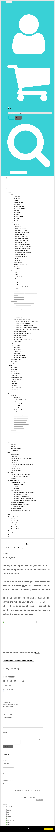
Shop (9, 192)
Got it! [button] (48, 829)
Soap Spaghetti (17, 218)
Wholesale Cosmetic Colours (20, 331)
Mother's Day (17, 353)
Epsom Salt (19, 317)
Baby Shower (17, 347)
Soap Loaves (17, 200)
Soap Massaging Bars (18, 216)
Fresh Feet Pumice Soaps (19, 208)
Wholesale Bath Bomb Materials (21, 311)
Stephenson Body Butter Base (23, 323)
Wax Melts (16, 295)
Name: (4, 719)
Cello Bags (18, 341)
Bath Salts (16, 258)
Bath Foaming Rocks (18, 260)
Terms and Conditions (8, 780)
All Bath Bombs (19, 226)
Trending (13, 363)
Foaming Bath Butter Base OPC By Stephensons (27, 321)
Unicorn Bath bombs (20, 254)
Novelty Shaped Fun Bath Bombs (23, 246)
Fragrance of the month (16, 359)
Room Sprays (17, 290)
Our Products (6, 763)
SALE (12, 343)
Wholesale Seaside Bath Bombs (18, 661)
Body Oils (16, 274)
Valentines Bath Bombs (21, 256)
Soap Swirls (16, 220)
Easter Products (17, 349)
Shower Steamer (17, 212)
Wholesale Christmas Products (20, 355)
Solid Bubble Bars (18, 268)
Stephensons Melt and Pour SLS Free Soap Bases (27, 329)
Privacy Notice (6, 783)
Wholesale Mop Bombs (19, 297)
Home (12, 280)
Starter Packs (17, 307)
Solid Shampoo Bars (18, 202)
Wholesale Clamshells (18, 337)
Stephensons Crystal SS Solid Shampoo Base (26, 327)
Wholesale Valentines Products (20, 357)
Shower (12, 194)
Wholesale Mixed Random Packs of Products (24, 303)
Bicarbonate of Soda (20, 313)
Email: (4, 726)
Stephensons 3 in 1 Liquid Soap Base (24, 325)
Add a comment (6, 754)
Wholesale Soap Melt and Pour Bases (22, 319)
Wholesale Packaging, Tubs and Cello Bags (23, 339)
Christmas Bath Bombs (21, 230)
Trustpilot (5, 804)
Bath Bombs (16, 224)
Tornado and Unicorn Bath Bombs (23, 252)
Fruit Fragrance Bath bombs (22, 240)
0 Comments (5, 553)
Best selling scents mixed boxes (23, 305)
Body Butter (16, 272)
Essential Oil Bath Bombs (22, 236)
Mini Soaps (16, 210)
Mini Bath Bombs (17, 266)
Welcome (10, 190)
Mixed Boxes (14, 301)
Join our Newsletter (7, 777)
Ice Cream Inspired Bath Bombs (23, 244)
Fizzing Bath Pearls (18, 262)
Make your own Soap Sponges (20, 335)
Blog (4, 773)
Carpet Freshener (17, 282)
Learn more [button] (5, 829)
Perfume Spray (17, 278)
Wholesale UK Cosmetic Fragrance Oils (22, 333)
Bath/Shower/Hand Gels (19, 206)
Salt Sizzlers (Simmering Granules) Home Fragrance (25, 292)
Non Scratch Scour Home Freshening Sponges (24, 286)
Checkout (18, 117)
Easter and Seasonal (15, 345)
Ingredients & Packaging (16, 309)
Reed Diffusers (17, 288)
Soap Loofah (16, 214)
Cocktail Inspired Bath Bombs (22, 232)
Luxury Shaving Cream (19, 276)
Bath (12, 222)
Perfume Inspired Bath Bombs (23, 248)
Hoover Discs (17, 284)
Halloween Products (18, 351)
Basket (11, 117)
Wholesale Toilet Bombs (19, 299)
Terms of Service (35, 739)
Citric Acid (18, 315)
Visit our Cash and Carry (8, 767)
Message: (5, 732)
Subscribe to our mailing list (27, 797)
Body (12, 270)
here (37, 652)
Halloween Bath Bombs (21, 242)
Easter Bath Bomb (20, 234)
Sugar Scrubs (17, 204)
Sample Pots (14, 361)
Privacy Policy (27, 739)
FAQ (4, 770)
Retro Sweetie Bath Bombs (22, 250)
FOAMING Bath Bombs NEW (20, 264)
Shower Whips (17, 198)
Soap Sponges (17, 196)
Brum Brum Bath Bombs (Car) (23, 228)
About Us (5, 760)
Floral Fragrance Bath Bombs (22, 238)
